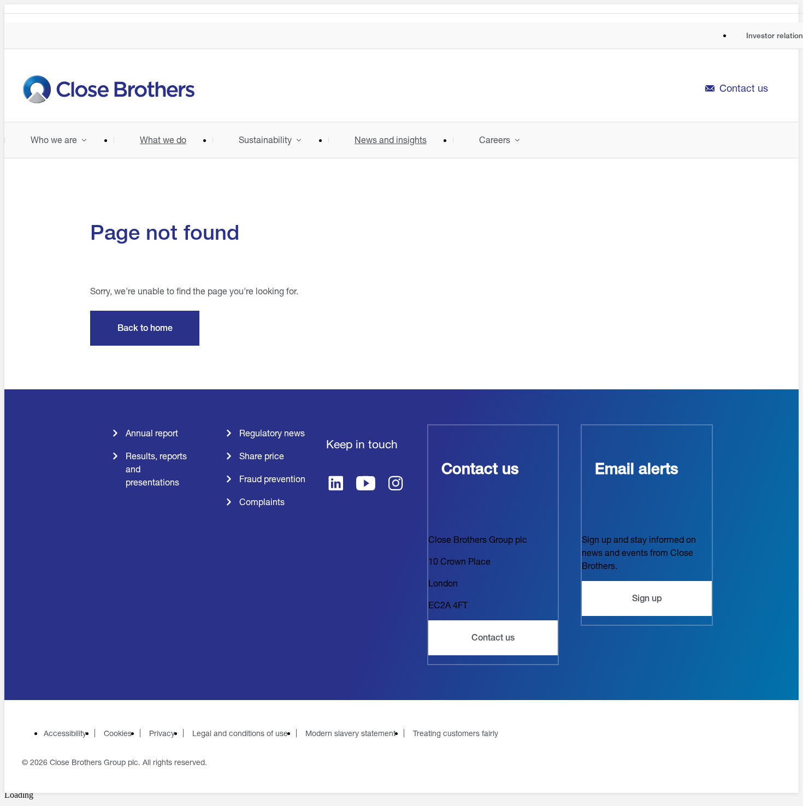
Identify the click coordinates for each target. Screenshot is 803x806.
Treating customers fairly (455, 733)
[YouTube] (365, 484)
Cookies (118, 733)
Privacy (162, 733)
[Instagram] (395, 484)
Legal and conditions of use (240, 733)
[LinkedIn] (335, 484)
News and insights (391, 139)
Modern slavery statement (350, 733)
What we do (163, 139)
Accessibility (65, 733)
